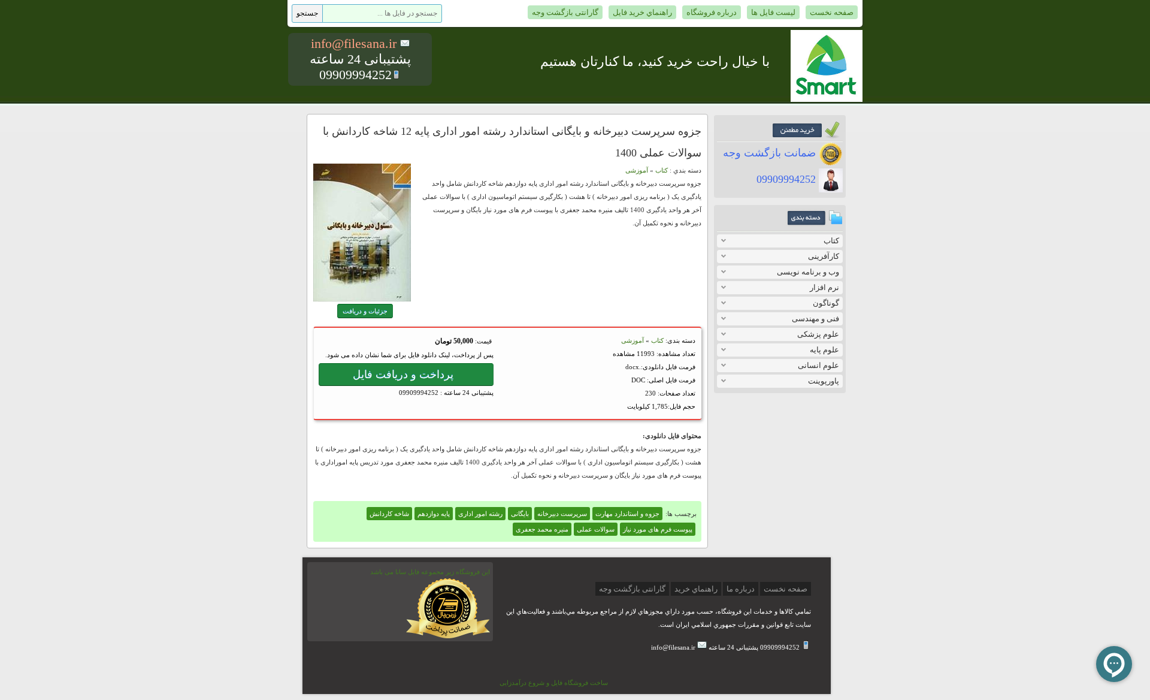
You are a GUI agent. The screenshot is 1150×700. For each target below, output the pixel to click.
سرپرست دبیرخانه (562, 513)
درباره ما (741, 588)
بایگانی (520, 513)
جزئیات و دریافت (365, 311)
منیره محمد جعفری (542, 529)
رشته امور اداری (480, 513)
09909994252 (787, 179)
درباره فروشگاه (711, 12)
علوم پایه (824, 349)
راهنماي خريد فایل (642, 12)
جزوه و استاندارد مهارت (627, 513)
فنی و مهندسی (815, 318)
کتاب (831, 240)
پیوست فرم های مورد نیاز (657, 529)
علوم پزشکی (818, 334)
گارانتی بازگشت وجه (565, 12)
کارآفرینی (823, 256)
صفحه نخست (832, 12)
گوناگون (826, 302)
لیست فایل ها (773, 12)
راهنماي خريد (696, 588)
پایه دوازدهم (433, 513)
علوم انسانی (818, 365)
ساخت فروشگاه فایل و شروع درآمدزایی (554, 682)
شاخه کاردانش (389, 513)
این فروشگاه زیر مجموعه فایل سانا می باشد (430, 571)
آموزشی (636, 170)
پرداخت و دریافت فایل (406, 375)
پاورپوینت (823, 380)
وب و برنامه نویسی (808, 271)
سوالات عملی (596, 529)
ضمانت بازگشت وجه (771, 153)
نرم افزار (824, 287)
